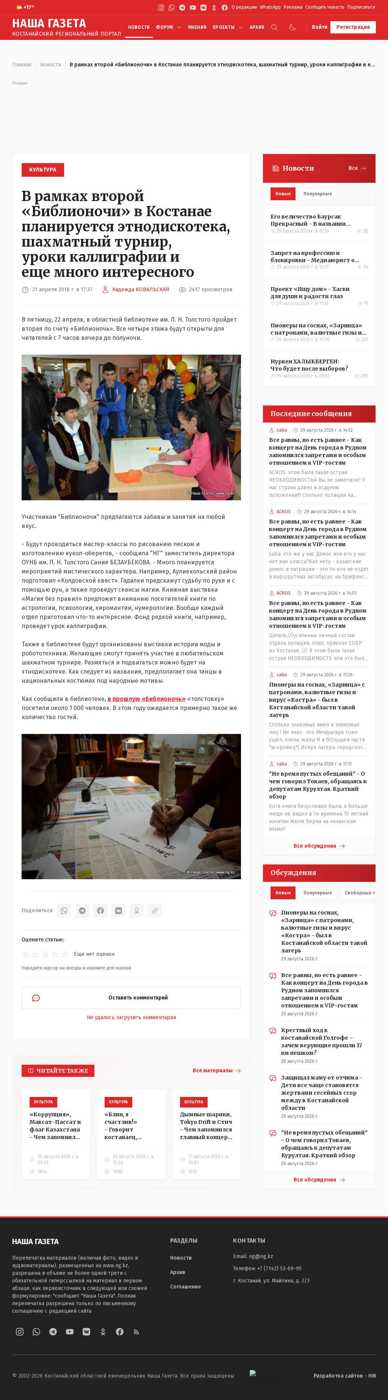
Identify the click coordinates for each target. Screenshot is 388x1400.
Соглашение (185, 1287)
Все (353, 168)
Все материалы (213, 1070)
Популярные (318, 193)
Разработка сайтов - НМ (345, 1376)
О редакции (244, 7)
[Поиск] (274, 27)
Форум (164, 27)
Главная (21, 64)
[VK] (203, 7)
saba (282, 430)
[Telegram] (182, 7)
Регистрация (353, 27)
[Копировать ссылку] (155, 911)
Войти (319, 27)
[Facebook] (224, 7)
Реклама (293, 7)
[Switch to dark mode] (292, 27)
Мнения (197, 27)
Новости (139, 27)
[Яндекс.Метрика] (266, 1376)
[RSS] (136, 1331)
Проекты (224, 27)
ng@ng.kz (261, 1256)
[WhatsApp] (171, 7)
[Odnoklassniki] (214, 7)
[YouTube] (192, 7)
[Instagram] (161, 7)
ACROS (284, 511)
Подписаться (361, 7)
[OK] (137, 911)
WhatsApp (270, 7)
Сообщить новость (324, 7)
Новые (283, 193)
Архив (257, 27)
